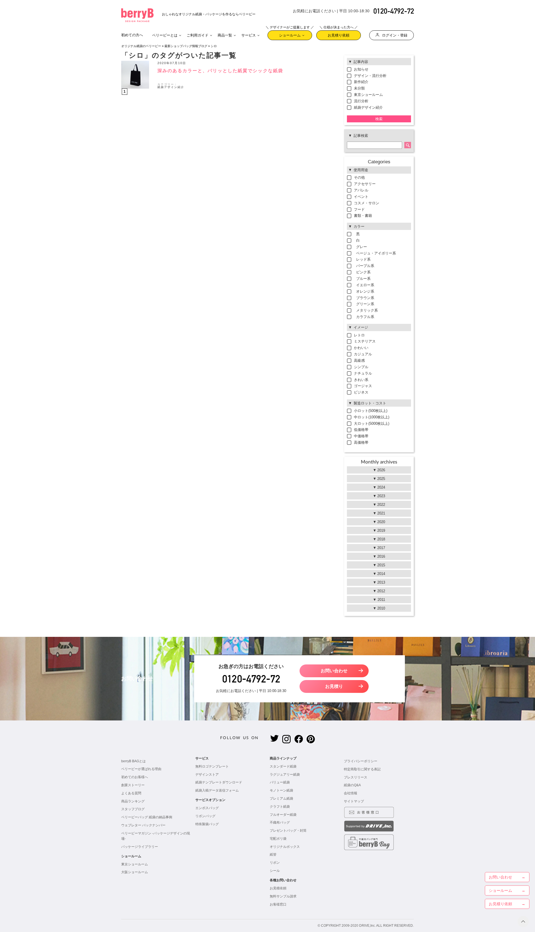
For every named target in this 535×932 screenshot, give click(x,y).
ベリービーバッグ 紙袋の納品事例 (146, 817)
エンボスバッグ (207, 808)
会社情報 (350, 793)
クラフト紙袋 (280, 807)
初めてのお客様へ (134, 777)
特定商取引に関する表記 (362, 769)
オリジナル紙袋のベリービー (141, 46)
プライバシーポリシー (360, 761)
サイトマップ (354, 801)
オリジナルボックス (285, 847)
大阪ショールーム (134, 872)
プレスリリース (355, 777)
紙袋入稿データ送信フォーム (217, 790)
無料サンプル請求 (283, 896)
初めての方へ (132, 35)
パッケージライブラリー (139, 847)
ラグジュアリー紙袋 (285, 774)
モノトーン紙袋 (281, 790)
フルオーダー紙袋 (283, 815)
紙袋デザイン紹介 (170, 87)
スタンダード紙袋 (283, 766)
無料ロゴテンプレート (212, 766)
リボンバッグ (205, 816)
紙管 (273, 854)
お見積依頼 (278, 888)
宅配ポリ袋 (278, 839)
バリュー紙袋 (280, 782)
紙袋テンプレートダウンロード (218, 782)
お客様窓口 (278, 904)
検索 (379, 119)
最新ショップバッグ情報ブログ (185, 46)
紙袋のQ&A (352, 785)
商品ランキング (133, 801)
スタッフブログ (133, 809)
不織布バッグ (280, 822)
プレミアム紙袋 (281, 798)
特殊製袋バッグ (207, 824)
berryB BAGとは (133, 761)
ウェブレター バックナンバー (143, 825)
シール (275, 871)
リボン (275, 863)
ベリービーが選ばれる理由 (141, 769)
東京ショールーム (134, 864)
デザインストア (207, 774)
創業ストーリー (133, 785)
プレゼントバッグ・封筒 (288, 831)
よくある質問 (131, 793)
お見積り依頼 (338, 33)
